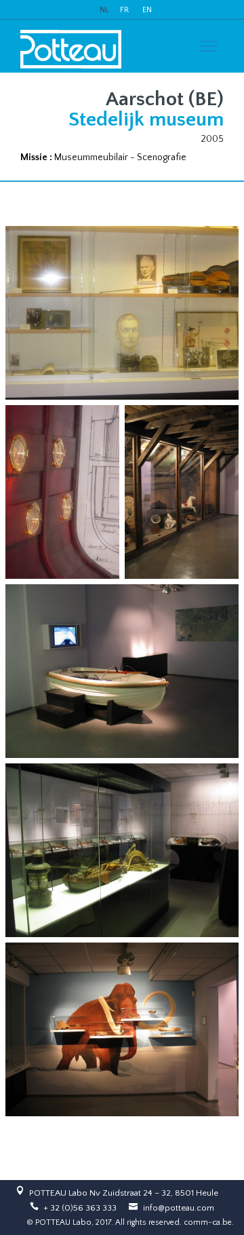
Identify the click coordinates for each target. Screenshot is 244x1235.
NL (104, 9)
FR (124, 9)
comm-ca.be (208, 1222)
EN (147, 9)
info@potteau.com (178, 1208)
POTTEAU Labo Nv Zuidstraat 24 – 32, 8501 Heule (123, 1193)
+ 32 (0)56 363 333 (80, 1208)
